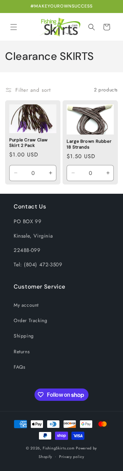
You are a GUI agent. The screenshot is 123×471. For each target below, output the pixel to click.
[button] (13, 27)
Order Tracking (30, 320)
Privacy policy (71, 456)
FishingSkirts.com (59, 448)
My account (26, 305)
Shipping (24, 335)
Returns (22, 351)
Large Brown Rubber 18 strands (89, 144)
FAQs (19, 367)
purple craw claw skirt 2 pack (28, 142)
